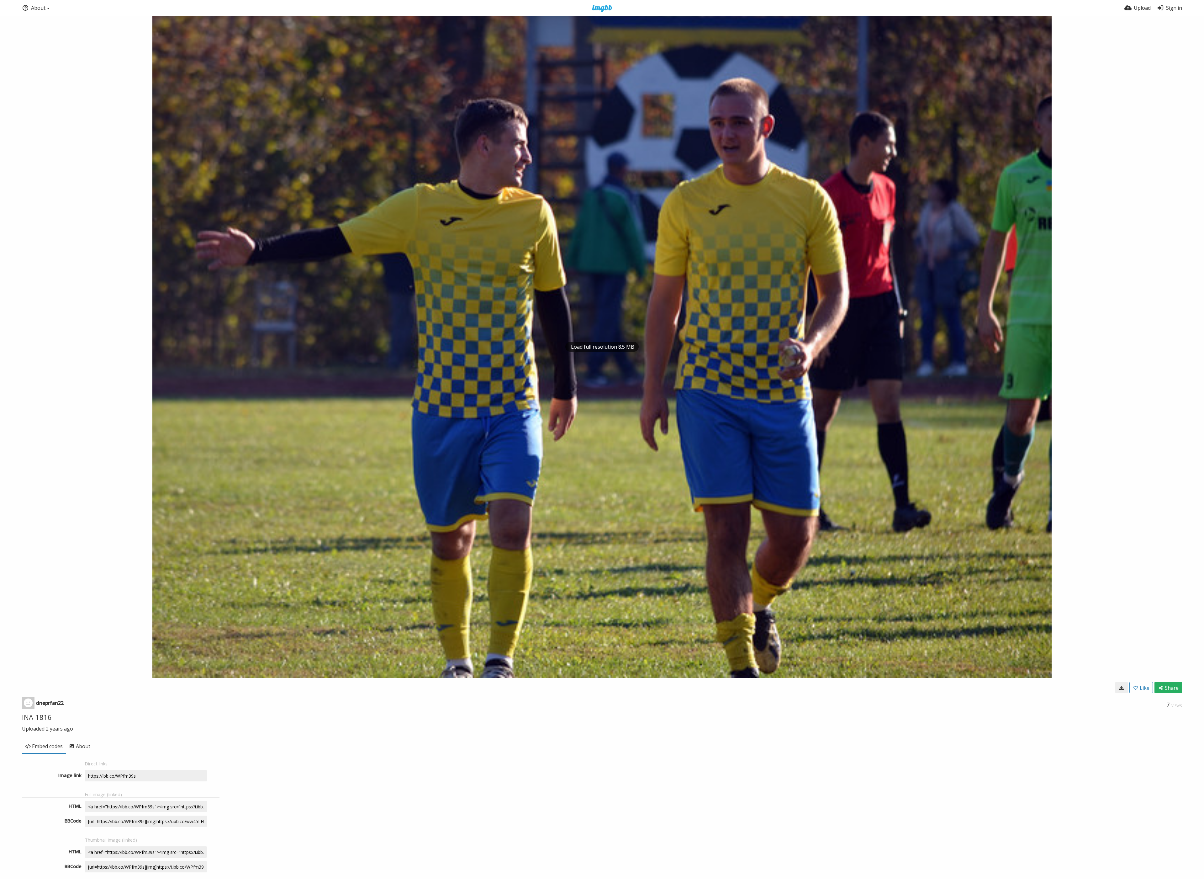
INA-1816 (37, 717)
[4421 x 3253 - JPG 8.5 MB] (1121, 687)
